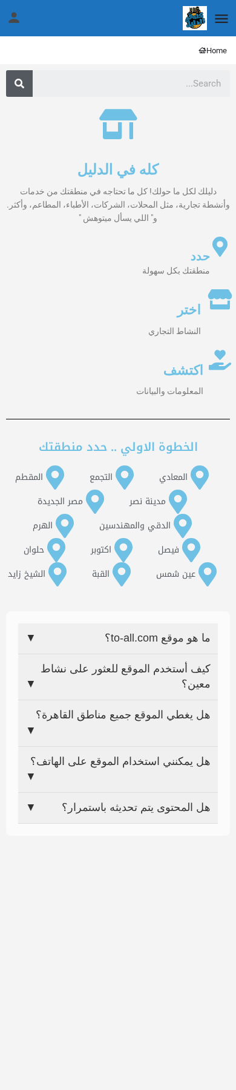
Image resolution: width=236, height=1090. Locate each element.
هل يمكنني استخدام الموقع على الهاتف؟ (118, 769)
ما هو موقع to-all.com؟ (118, 638)
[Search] (19, 83)
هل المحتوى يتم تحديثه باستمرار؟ (118, 807)
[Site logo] (193, 18)
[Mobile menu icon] (221, 18)
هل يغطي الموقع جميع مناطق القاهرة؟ (118, 723)
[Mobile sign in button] (14, 17)
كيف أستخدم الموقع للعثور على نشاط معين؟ (118, 677)
